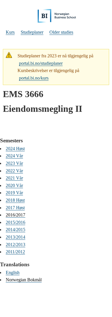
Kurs (10, 32)
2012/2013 (15, 244)
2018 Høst (15, 200)
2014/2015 (15, 229)
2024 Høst (15, 148)
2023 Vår (14, 163)
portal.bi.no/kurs (34, 78)
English (13, 272)
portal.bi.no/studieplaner (41, 63)
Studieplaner (32, 32)
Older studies (61, 32)
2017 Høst (15, 207)
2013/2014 (15, 237)
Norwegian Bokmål (24, 279)
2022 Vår (14, 170)
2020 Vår (14, 185)
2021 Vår (14, 178)
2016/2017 (15, 214)
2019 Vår (14, 192)
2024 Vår (14, 155)
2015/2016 (15, 222)
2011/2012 (15, 251)
